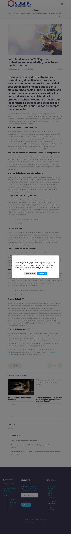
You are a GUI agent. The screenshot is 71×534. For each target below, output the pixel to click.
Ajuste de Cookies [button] (30, 273)
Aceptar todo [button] (42, 273)
